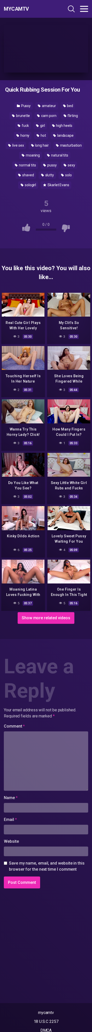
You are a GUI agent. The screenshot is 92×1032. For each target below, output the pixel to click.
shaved (27, 175)
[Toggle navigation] (84, 9)
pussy (52, 165)
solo (68, 175)
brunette (22, 116)
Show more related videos (46, 617)
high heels (63, 126)
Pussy (25, 106)
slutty (49, 175)
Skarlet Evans (58, 185)
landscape (65, 135)
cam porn (48, 116)
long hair (41, 145)
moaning (32, 155)
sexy (71, 165)
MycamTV (16, 9)
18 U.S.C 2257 (46, 1021)
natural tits (59, 155)
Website (11, 841)
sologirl (30, 185)
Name (11, 797)
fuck (25, 126)
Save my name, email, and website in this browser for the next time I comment (47, 866)
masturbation (70, 145)
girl (42, 126)
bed (69, 106)
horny (25, 135)
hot (43, 135)
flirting (72, 116)
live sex (18, 145)
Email (10, 819)
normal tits (27, 165)
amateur (48, 106)
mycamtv (46, 1012)
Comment (14, 726)
